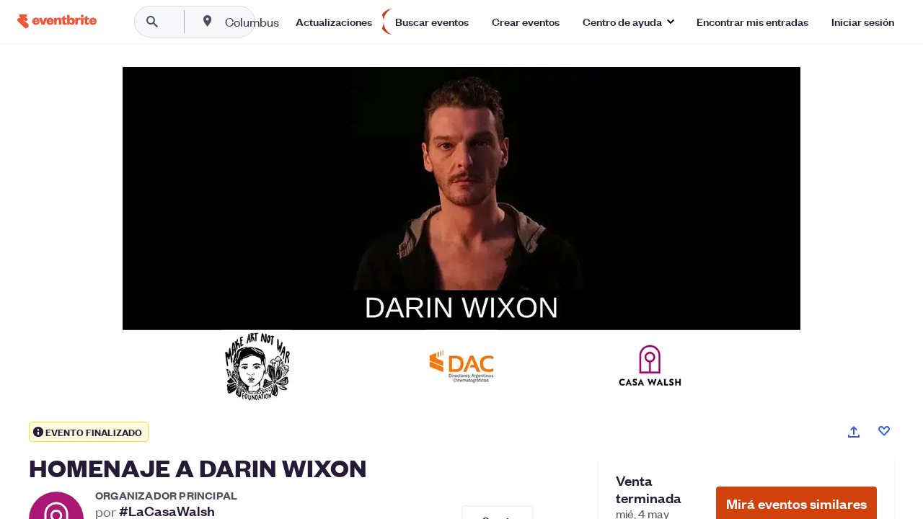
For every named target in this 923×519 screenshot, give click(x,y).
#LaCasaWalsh (167, 511)
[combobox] (298, 21)
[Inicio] (57, 21)
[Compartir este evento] (853, 431)
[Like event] (884, 431)
